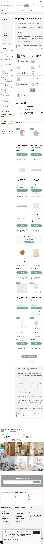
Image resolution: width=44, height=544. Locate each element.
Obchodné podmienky (6, 519)
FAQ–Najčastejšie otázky (6, 526)
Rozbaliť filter (6, 43)
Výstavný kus (6, 40)
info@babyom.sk (20, 494)
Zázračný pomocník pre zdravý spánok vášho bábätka (34, 513)
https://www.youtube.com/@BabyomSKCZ (35, 499)
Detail (36, 272)
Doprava (3, 514)
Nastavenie (7, 542)
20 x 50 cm (34, 328)
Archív (30, 518)
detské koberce (24, 35)
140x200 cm (33, 257)
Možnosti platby (5, 518)
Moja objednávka (5, 528)
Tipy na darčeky (19, 511)
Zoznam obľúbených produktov (21, 519)
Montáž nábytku (19, 521)
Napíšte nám (3, 1)
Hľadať (26, 5)
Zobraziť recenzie (13, 431)
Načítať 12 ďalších (28, 356)
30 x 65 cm (38, 328)
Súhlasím (36, 532)
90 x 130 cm (39, 257)
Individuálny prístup (5, 513)
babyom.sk (19, 496)
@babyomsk (19, 501)
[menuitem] (4, 11)
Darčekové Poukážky (19, 513)
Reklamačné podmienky (6, 521)
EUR (40, 1)
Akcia (5, 35)
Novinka (6, 37)
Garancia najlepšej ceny (20, 523)
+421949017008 (33, 494)
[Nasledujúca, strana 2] (29, 361)
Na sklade (6, 33)
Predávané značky (19, 516)
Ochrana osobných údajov (6, 524)
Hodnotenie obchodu (20, 518)
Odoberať (36, 482)
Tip (5, 38)
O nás (3, 516)
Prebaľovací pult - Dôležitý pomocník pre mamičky (33, 511)
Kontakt (8, 1)
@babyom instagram (24, 440)
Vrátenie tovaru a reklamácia (7, 523)
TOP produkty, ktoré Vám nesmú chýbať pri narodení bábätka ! (35, 516)
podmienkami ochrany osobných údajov (21, 484)
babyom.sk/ (32, 496)
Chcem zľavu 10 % (29, 241)
